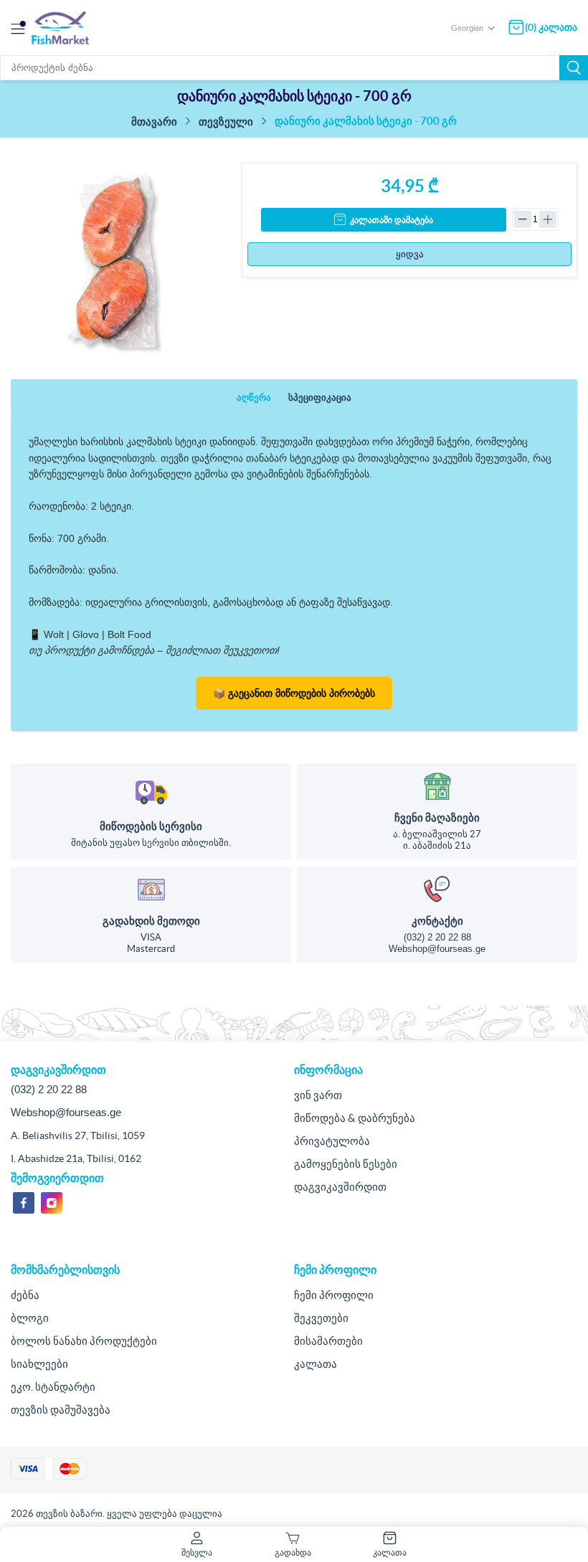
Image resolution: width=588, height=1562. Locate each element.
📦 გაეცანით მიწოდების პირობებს (294, 693)
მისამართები (328, 1341)
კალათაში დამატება (391, 220)
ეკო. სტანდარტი (53, 1387)
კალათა (315, 1364)
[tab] (253, 397)
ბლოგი (30, 1318)
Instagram (51, 1203)
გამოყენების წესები (345, 1164)
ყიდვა (410, 254)
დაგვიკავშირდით (340, 1187)
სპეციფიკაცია (319, 397)
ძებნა (573, 67)
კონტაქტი (437, 921)
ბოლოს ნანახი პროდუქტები (84, 1341)
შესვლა (196, 1552)
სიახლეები (39, 1364)
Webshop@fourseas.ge (437, 948)
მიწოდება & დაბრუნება (354, 1118)
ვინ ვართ (318, 1095)
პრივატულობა (332, 1141)
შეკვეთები (321, 1318)
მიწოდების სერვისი (151, 826)
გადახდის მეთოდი (151, 921)
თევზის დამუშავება (60, 1410)
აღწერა (254, 397)
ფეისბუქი (23, 1203)
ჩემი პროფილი (334, 1295)
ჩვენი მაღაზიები (437, 817)
